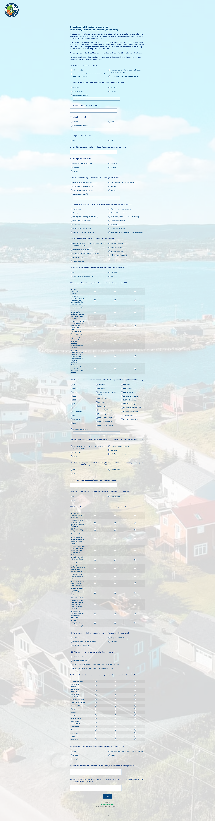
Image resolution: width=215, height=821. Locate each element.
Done (107, 796)
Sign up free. (116, 806)
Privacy (103, 816)
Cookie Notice (110, 816)
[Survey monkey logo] (107, 804)
